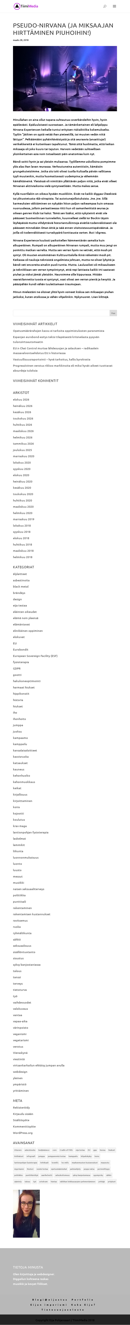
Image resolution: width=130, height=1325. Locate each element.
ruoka (17, 926)
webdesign (20, 1071)
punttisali (19, 901)
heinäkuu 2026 (22, 406)
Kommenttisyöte (24, 1126)
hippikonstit (21, 693)
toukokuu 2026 (23, 418)
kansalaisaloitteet (25, 750)
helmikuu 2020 (22, 513)
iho (15, 712)
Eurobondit (20, 649)
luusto (17, 870)
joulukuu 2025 (22, 450)
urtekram (43, 1181)
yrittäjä (101, 1181)
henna (102, 1150)
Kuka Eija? (83, 1304)
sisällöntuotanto (24, 952)
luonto (17, 863)
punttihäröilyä (32, 1175)
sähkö (17, 939)
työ (15, 996)
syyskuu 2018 (21, 531)
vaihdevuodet (22, 1002)
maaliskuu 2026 (23, 431)
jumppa (18, 725)
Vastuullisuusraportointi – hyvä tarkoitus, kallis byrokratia (51, 359)
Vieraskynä (20, 1052)
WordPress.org (23, 1133)
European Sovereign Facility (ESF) (35, 656)
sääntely (18, 1181)
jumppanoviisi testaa (56, 1156)
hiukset (18, 706)
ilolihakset (18, 1156)
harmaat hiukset (24, 687)
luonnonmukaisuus (26, 857)
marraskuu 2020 (23, 456)
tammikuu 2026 (23, 443)
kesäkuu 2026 (22, 412)
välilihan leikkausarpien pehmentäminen (77, 1181)
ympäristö (19, 1084)
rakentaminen (22, 908)
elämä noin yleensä (25, 618)
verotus (18, 1046)
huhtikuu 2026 (22, 424)
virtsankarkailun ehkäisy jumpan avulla (39, 1065)
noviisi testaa (42, 1169)
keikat (17, 788)
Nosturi (30, 1169)
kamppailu (20, 744)
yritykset (112, 1181)
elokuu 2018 (21, 538)
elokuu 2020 (21, 475)
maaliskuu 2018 (23, 550)
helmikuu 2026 (22, 437)
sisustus (18, 958)
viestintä (19, 1059)
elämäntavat (21, 624)
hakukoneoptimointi (27, 681)
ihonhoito (19, 719)
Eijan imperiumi (49, 1304)
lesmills (55, 1162)
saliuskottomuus (62, 1175)
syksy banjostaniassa (27, 964)
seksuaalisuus (22, 945)
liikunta (18, 851)
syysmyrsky (98, 1175)
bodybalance (43, 1150)
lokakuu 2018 (22, 525)
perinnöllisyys (104, 1169)
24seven (18, 1150)
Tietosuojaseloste (63, 1309)
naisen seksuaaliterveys (28, 889)
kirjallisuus (20, 794)
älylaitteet (20, 574)
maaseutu (105, 1162)
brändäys (19, 593)
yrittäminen (21, 1090)
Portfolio (83, 1299)
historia (18, 700)
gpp (95, 1150)
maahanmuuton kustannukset (85, 1162)
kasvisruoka (21, 756)
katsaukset (20, 763)
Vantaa (54, 1181)
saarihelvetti (46, 1175)
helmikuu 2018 (22, 557)
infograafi (31, 1156)
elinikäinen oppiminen (28, 630)
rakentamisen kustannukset (31, 914)
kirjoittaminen (22, 801)
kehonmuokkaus (24, 782)
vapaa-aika (20, 1021)
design (17, 599)
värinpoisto (20, 1027)
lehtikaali (44, 1162)
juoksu (17, 731)
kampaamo (20, 738)
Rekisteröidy (21, 1107)
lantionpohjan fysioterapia (31, 832)
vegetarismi (21, 1040)
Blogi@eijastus (50, 1299)
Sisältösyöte (21, 1120)
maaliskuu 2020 (23, 506)
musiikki (18, 882)
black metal (21, 586)
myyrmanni (19, 1169)
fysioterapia (21, 662)
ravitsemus (20, 920)
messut (18, 876)
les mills (65, 1162)
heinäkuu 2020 (22, 481)
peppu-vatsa (89, 1169)
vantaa (17, 1015)
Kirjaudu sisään (23, 1114)
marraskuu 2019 (23, 519)
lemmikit (19, 845)
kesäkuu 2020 (22, 487)
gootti (17, 675)
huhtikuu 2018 (22, 544)
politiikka (19, 895)
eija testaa (20, 605)
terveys (18, 983)
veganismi (19, 1034)
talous (17, 971)
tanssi (17, 977)
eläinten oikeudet (25, 611)
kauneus (18, 769)
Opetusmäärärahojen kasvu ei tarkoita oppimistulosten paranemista (58, 330)
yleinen (18, 1078)
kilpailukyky (86, 1156)
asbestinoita (21, 580)
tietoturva (20, 989)
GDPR (17, 668)
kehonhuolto (21, 775)
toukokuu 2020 (23, 494)
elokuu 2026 (21, 399)
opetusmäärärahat (59, 1169)
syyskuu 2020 (21, 469)
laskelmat (19, 838)
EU (15, 643)
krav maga (20, 826)
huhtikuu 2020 (22, 500)
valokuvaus (20, 1008)
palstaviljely (75, 1169)
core (55, 1150)
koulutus (19, 819)
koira (16, 807)
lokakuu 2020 (22, 462)
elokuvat (19, 637)
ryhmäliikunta (22, 933)
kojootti (18, 813)
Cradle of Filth (66, 1150)
